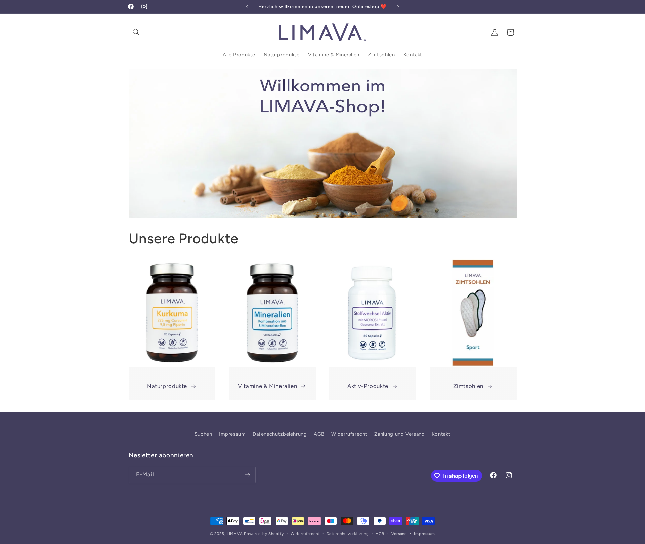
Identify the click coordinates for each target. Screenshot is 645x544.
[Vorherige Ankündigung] (247, 6)
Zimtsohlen (468, 386)
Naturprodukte (167, 386)
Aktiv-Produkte (367, 386)
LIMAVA (235, 533)
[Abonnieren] (247, 475)
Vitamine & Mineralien (267, 386)
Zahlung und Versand (399, 434)
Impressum (232, 434)
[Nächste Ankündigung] (398, 6)
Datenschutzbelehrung (280, 434)
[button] (136, 32)
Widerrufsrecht (349, 434)
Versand (399, 533)
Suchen (203, 434)
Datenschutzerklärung (348, 533)
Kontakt (441, 434)
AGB (319, 434)
